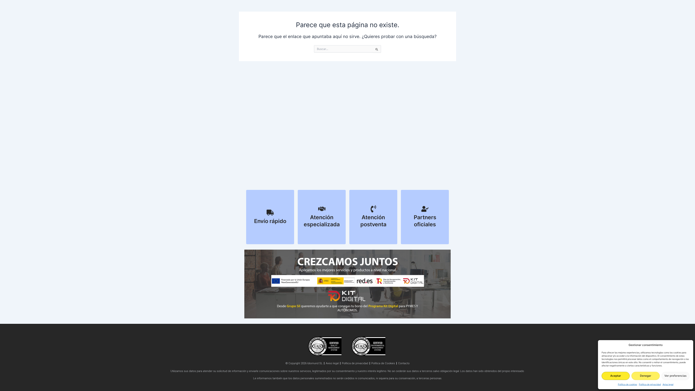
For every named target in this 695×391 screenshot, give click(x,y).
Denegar (645, 375)
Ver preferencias (675, 375)
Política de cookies (627, 384)
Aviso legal (668, 384)
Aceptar (615, 375)
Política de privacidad (650, 384)
